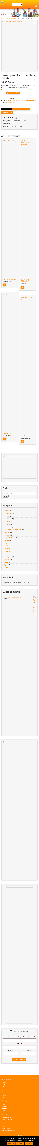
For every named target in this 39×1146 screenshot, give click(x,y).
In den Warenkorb (14, 93)
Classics (7, 524)
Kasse (3, 1110)
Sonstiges (13, 18)
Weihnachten (8, 554)
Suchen (6, 496)
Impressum (5, 1126)
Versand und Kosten (7, 1115)
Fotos (3, 1089)
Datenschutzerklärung (8, 1130)
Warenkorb (5, 1108)
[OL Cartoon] (5, 2)
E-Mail (19, 1044)
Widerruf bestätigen (19, 1059)
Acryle (4, 1086)
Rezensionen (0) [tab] (7, 112)
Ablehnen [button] (20, 1143)
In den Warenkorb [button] (4, 285)
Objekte (6, 565)
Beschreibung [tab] (7, 109)
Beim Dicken (8, 513)
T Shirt (6, 567)
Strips (3, 1084)
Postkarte (7, 543)
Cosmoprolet (21, 100)
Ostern (7, 540)
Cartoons (7, 18)
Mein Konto (5, 1106)
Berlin (9, 100)
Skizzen (7, 521)
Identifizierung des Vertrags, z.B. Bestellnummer (19, 1037)
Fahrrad (7, 535)
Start (2, 18)
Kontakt (4, 1095)
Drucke (28, 100)
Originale (7, 519)
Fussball (7, 532)
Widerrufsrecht (6, 1117)
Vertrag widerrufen (7, 1119)
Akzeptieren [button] (11, 1143)
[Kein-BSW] (19, 466)
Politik (6, 546)
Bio (3, 1093)
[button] (34, 23)
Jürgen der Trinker (10, 538)
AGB (3, 1112)
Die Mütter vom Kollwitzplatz (13, 529)
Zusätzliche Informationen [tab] (21, 109)
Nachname (28, 1050)
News (3, 1091)
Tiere (6, 551)
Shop (3, 1097)
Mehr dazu (29, 1143)
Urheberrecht (6, 1128)
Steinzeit (7, 548)
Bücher (6, 562)
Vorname (11, 1050)
